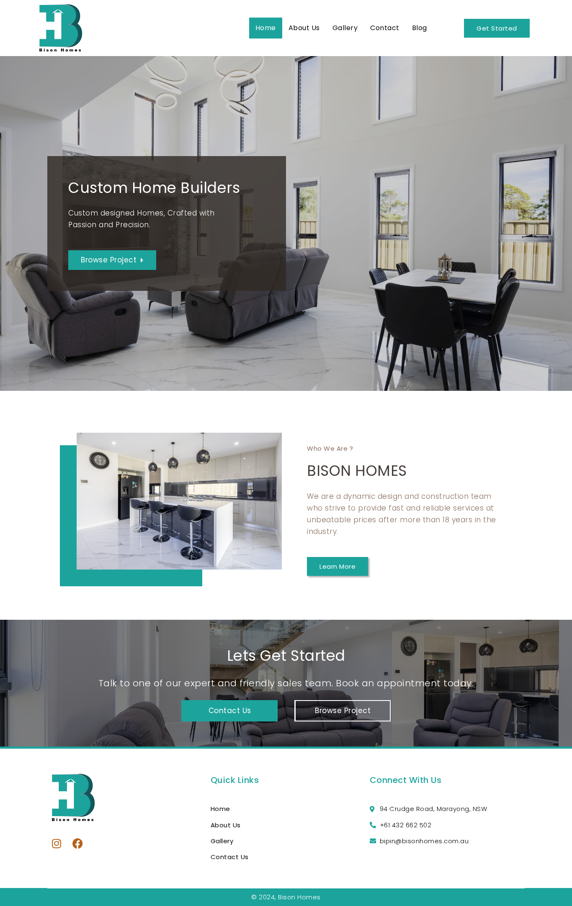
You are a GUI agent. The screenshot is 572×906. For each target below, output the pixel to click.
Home (265, 28)
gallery (345, 28)
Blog (419, 28)
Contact (384, 28)
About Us (304, 28)
